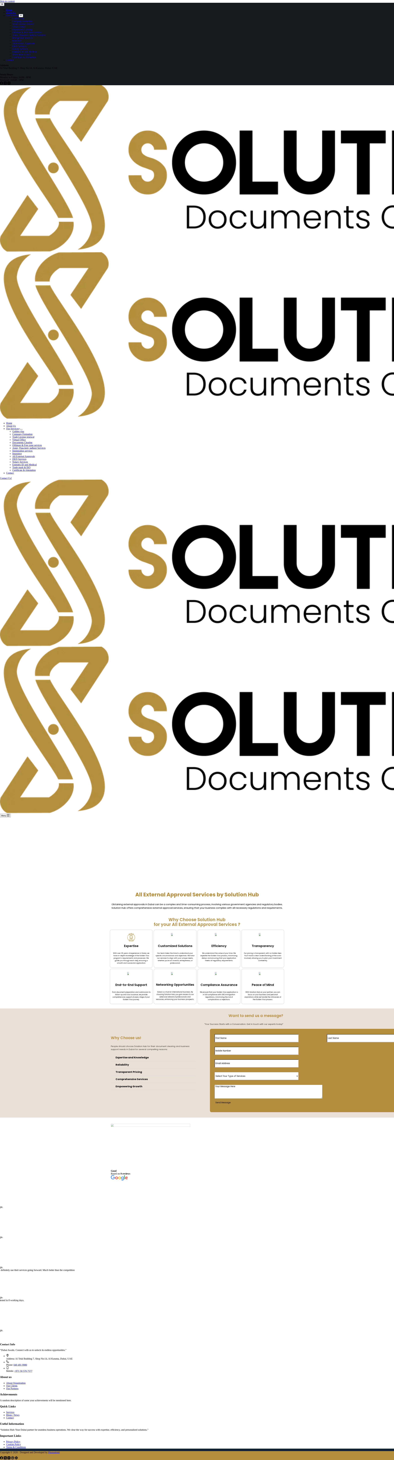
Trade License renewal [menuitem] (23, 24)
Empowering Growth (129, 1086)
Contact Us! (6, 478)
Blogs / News (12, 1415)
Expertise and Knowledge (132, 1057)
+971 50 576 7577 (23, 1371)
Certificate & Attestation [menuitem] (24, 57)
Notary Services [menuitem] (20, 49)
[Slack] (16, 1458)
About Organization (16, 1383)
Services (10, 1412)
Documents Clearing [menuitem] (22, 29)
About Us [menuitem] (11, 12)
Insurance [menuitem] (17, 40)
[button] (153, 1057)
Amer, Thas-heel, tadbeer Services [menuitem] (29, 35)
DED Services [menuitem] (19, 46)
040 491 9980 (20, 1365)
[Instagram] (8, 83)
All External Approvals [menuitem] (23, 43)
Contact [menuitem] (10, 60)
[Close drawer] (2, 4)
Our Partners (12, 1388)
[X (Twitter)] (5, 83)
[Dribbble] (13, 1458)
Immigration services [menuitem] (22, 38)
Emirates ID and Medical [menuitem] (24, 51)
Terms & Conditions (16, 1447)
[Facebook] (2, 83)
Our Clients (11, 1385)
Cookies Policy (13, 1444)
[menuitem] (21, 15)
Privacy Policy (13, 1441)
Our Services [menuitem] (12, 15)
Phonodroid (54, 1452)
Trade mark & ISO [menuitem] (21, 54)
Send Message (223, 1102)
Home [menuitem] (9, 9)
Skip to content (7, 1)
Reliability (122, 1065)
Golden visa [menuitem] (18, 18)
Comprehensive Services (132, 1079)
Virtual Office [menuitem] (19, 27)
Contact (10, 1417)
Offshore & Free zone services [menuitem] (27, 32)
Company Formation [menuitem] (22, 21)
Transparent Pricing (129, 1072)
